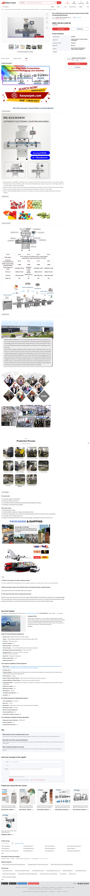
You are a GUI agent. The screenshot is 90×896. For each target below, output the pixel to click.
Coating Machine (14, 666)
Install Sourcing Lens (34, 883)
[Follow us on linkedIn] (88, 883)
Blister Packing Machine (22, 667)
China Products (25, 887)
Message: (7, 768)
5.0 (73, 60)
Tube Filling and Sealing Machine (73, 850)
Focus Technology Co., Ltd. (36, 891)
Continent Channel (60, 887)
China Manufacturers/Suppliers (34, 887)
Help (65, 6)
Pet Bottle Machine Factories (38, 870)
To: (8, 765)
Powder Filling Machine (33, 667)
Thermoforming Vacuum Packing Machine (10, 850)
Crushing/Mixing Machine (28, 848)
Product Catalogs (20, 843)
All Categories (6, 6)
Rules (88, 6)
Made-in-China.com (39, 888)
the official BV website (32, 613)
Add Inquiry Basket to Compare (26, 51)
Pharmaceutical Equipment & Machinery (31, 9)
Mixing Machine (45, 666)
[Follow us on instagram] (82, 883)
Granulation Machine (54, 666)
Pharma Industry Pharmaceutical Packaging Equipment (13, 864)
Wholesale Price (53, 887)
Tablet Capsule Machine (67, 870)
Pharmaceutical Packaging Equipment (48, 9)
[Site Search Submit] (59, 2)
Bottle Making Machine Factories (53, 870)
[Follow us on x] (80, 883)
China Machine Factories (7, 870)
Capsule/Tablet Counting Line (35, 666)
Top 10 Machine (63, 873)
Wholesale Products (45, 887)
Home (2, 9)
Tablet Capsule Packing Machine (9, 873)
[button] (55, 2)
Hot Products (18, 887)
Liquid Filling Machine (49, 850)
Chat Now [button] (80, 29)
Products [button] (22, 2)
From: (7, 762)
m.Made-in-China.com (48, 888)
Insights (72, 887)
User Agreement (52, 891)
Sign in (87, 3)
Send (11, 779)
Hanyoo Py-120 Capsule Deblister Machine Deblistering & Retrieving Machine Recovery (26, 807)
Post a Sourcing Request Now (38, 779)
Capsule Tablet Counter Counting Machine (48, 873)
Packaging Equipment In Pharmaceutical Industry (38, 864)
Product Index (67, 887)
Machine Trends (72, 873)
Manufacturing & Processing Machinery (13, 9)
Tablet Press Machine (11, 667)
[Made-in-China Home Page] (8, 2)
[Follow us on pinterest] (86, 883)
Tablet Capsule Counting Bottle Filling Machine (27, 873)
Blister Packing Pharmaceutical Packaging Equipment (62, 864)
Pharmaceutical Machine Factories (22, 870)
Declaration (59, 891)
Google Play (13, 883)
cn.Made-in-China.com (57, 888)
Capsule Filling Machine (23, 666)
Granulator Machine (71, 848)
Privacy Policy (65, 891)
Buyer (58, 6)
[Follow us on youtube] (84, 883)
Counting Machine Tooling (80, 870)
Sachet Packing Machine (50, 848)
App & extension (72, 6)
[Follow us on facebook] (78, 883)
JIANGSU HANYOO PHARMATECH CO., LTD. (63, 17)
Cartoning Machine (5, 848)
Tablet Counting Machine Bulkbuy (9, 877)
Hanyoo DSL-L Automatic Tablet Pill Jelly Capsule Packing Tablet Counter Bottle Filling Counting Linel (62, 807)
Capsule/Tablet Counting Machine (74, 846)
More (2, 879)
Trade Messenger (22, 883)
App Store (4, 883)
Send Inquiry (61, 29)
